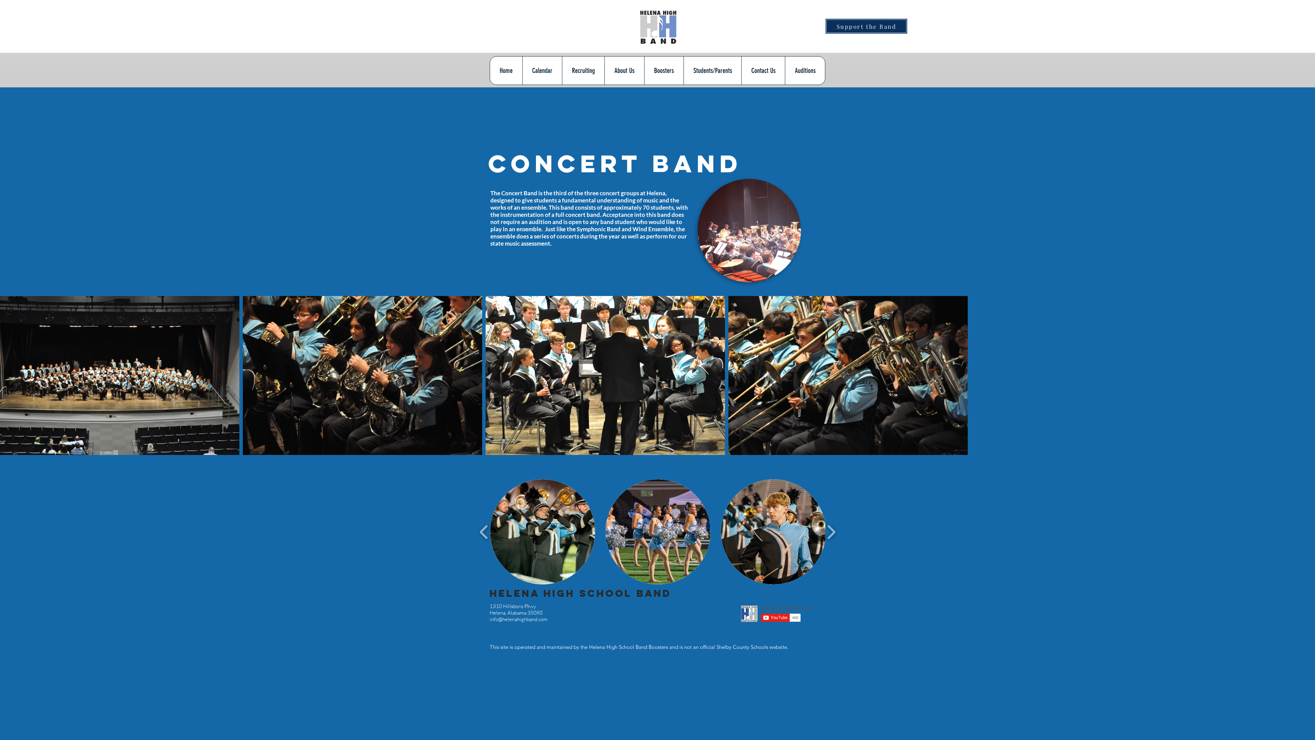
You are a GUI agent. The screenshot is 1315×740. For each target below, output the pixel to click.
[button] (749, 274)
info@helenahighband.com (519, 619)
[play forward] (831, 531)
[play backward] (484, 531)
